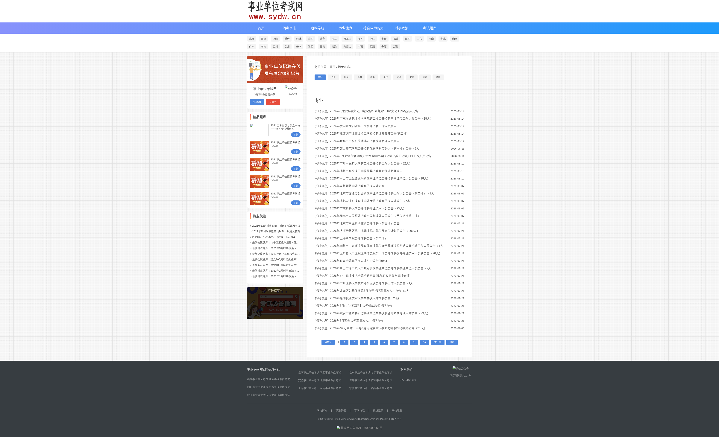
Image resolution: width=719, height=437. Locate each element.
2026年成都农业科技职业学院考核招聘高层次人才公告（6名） (371, 200)
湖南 (454, 38)
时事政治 (401, 28)
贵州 (287, 46)
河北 (298, 38)
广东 (251, 46)
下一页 (437, 342)
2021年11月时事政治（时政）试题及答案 (276, 231)
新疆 (395, 46)
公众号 (273, 102)
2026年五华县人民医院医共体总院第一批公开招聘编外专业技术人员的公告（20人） (386, 253)
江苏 (360, 38)
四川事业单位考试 (257, 387)
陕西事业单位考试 (330, 372)
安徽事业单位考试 (308, 380)
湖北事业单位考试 (279, 394)
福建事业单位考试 (381, 388)
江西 (407, 38)
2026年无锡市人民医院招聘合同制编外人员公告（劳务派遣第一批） (375, 215)
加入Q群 (257, 102)
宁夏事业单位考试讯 (360, 388)
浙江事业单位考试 (257, 394)
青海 (334, 46)
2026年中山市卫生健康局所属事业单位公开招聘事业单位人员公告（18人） (380, 178)
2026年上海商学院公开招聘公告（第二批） (359, 238)
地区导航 (317, 28)
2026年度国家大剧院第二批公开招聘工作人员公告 (363, 126)
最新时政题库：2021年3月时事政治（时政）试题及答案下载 (287, 248)
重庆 (287, 38)
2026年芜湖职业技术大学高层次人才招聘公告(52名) (364, 298)
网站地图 (397, 410)
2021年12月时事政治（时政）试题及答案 (276, 225)
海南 (263, 46)
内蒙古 (347, 46)
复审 (412, 77)
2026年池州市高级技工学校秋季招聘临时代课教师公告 (366, 171)
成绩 (399, 77)
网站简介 (322, 410)
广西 (360, 46)
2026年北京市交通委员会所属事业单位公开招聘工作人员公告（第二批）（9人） (383, 193)
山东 (419, 38)
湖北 (443, 38)
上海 (275, 38)
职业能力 (345, 28)
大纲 (359, 77)
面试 (425, 77)
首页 (261, 28)
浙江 (372, 38)
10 (424, 342)
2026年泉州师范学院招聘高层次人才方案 (357, 186)
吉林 (334, 38)
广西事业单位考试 (381, 380)
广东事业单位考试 (279, 387)
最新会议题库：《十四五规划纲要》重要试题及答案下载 (285, 242)
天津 (263, 38)
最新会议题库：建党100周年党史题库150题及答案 (281, 259)
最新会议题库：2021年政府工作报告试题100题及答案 (283, 253)
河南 (431, 38)
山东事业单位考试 (257, 379)
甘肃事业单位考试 (381, 372)
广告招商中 (275, 290)
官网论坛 (359, 410)
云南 (298, 46)
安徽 (384, 38)
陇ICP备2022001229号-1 (388, 419)
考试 (385, 77)
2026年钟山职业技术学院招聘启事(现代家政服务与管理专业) (370, 275)
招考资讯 (289, 28)
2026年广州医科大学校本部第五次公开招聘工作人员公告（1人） (373, 283)
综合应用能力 (373, 28)
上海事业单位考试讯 (309, 388)
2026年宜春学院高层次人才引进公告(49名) (358, 260)
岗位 (346, 77)
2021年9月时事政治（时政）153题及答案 (276, 236)
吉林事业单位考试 (359, 372)
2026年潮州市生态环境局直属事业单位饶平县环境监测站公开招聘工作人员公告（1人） (388, 245)
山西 (310, 38)
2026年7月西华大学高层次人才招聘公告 (356, 320)
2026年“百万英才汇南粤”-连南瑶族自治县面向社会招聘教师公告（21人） (378, 328)
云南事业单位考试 (308, 372)
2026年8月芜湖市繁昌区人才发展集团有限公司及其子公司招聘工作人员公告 (380, 156)
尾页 (452, 342)
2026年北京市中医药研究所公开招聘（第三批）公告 (365, 223)
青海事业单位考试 (359, 380)
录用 (438, 77)
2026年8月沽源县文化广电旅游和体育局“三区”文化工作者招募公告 (374, 111)
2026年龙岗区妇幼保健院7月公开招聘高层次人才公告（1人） (371, 290)
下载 (296, 134)
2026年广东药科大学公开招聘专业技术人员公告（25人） (368, 208)
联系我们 (341, 410)
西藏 (372, 46)
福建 (395, 38)
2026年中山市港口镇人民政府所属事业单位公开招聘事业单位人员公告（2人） (382, 268)
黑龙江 (347, 38)
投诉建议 (378, 410)
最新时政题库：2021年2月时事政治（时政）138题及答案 (285, 270)
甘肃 (322, 46)
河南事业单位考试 (330, 388)
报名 (372, 77)
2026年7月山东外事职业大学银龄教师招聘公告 (361, 305)
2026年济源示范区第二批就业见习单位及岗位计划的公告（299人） (375, 230)
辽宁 (322, 38)
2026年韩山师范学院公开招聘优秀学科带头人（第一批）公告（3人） (376, 148)
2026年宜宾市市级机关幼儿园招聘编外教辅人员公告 (365, 141)
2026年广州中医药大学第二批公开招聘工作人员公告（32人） (371, 163)
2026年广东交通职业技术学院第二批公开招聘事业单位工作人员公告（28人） (381, 118)
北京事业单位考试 (330, 380)
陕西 (310, 46)
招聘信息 (321, 111)
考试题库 (429, 28)
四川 (275, 46)
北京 (251, 38)
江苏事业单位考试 (279, 379)
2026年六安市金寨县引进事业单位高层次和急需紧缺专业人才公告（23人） (380, 313)
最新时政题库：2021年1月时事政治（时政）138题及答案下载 (288, 276)
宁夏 (384, 46)
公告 (333, 77)
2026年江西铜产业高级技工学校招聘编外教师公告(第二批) (368, 133)
